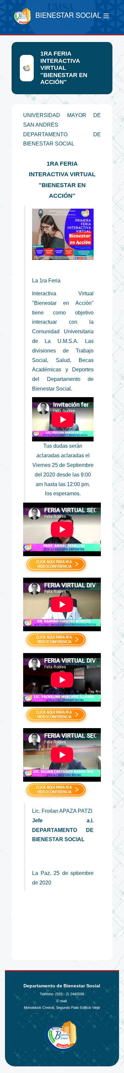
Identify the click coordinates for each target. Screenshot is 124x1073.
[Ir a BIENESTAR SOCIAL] (22, 17)
